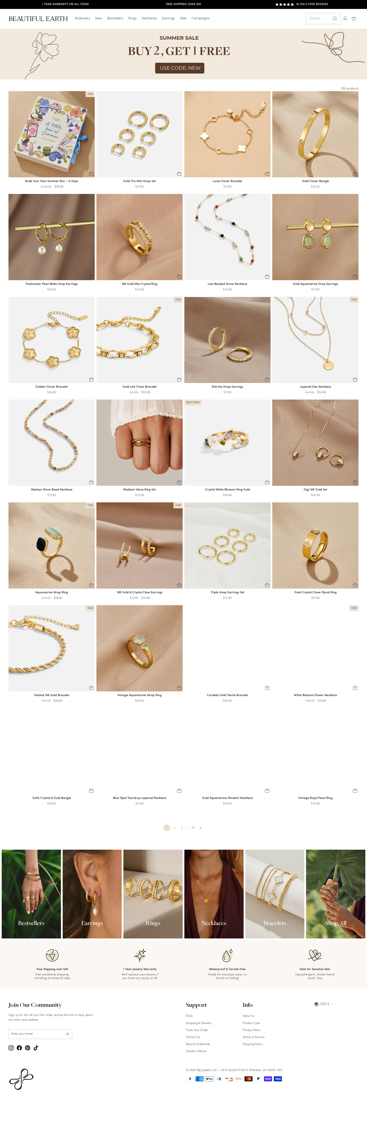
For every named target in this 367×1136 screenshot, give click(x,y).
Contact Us (193, 1037)
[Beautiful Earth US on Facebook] (19, 1047)
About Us (248, 1016)
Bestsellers (115, 18)
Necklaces (149, 18)
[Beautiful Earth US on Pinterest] (27, 1047)
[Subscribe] (67, 1034)
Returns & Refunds (198, 1044)
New (98, 18)
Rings (132, 18)
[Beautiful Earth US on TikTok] (35, 1047)
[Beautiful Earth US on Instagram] (11, 1047)
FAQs (189, 1016)
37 (193, 828)
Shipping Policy (253, 1044)
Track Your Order (197, 1030)
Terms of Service (254, 1037)
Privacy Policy (252, 1030)
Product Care (251, 1023)
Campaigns (201, 18)
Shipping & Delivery (199, 1023)
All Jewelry (82, 18)
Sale (183, 18)
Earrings (168, 18)
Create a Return (196, 1051)
